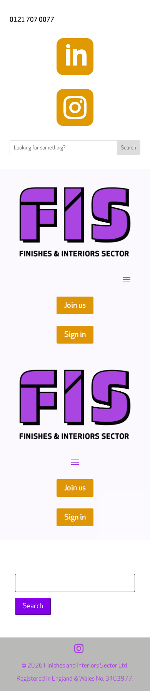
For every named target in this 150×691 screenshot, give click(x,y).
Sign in (75, 334)
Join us (75, 305)
